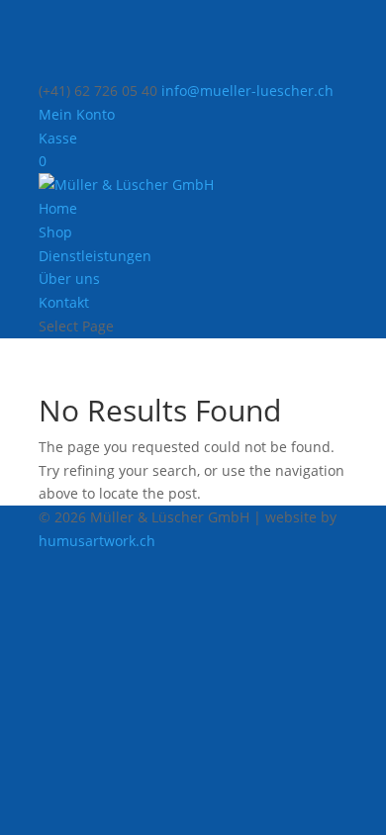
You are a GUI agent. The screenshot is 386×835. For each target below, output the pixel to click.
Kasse (58, 138)
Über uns (69, 278)
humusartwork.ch (97, 540)
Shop (55, 232)
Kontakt (64, 302)
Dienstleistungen (95, 255)
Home (58, 208)
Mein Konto (77, 114)
